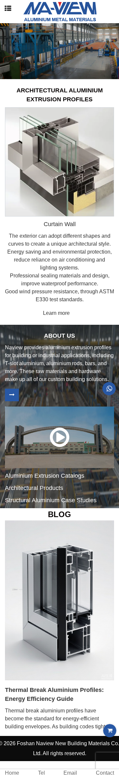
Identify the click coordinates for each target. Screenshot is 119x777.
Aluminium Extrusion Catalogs (44, 475)
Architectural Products (34, 488)
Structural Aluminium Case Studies (51, 500)
